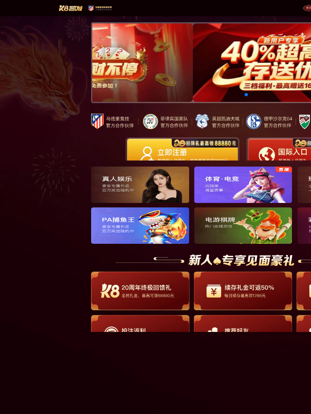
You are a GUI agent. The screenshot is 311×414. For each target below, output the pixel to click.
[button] (233, 94)
